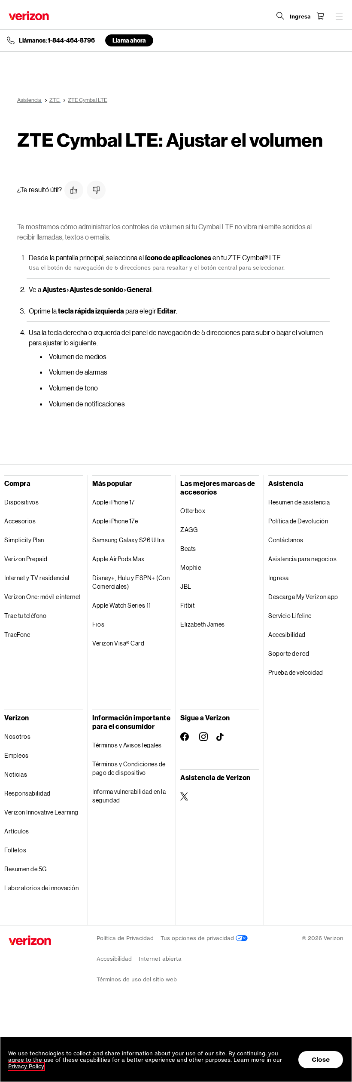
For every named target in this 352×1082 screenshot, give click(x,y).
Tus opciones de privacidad (198, 938)
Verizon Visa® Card (118, 643)
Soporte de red (288, 653)
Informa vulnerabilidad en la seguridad (129, 796)
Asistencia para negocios (302, 559)
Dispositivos (21, 502)
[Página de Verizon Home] (29, 15)
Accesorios (20, 521)
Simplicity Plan (24, 540)
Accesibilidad (287, 634)
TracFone (17, 634)
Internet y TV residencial (37, 577)
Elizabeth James (202, 624)
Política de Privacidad (125, 938)
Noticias (15, 774)
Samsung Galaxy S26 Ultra (128, 540)
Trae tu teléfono (25, 615)
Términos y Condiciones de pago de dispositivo (129, 768)
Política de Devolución (298, 521)
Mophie (190, 567)
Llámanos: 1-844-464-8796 (57, 40)
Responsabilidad (27, 793)
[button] (73, 190)
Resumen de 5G (25, 869)
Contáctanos (285, 540)
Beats (188, 548)
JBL (185, 586)
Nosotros (17, 736)
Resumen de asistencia (299, 502)
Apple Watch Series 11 (121, 605)
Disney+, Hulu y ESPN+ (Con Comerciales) (131, 582)
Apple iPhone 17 (113, 502)
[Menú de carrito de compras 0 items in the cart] (320, 15)
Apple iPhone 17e (115, 521)
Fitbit (187, 605)
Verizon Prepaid (26, 559)
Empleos (16, 755)
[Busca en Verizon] (280, 15)
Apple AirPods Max (118, 559)
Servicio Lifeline (290, 615)
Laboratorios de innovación (41, 887)
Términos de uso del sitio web (137, 979)
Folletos (15, 850)
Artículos (16, 831)
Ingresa (278, 577)
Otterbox (192, 510)
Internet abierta (160, 959)
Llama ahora (129, 40)
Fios (98, 624)
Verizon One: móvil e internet (42, 596)
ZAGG (188, 529)
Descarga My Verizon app (303, 596)
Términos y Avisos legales (127, 745)
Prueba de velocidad (295, 672)
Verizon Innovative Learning (41, 812)
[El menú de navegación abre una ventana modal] (339, 15)
